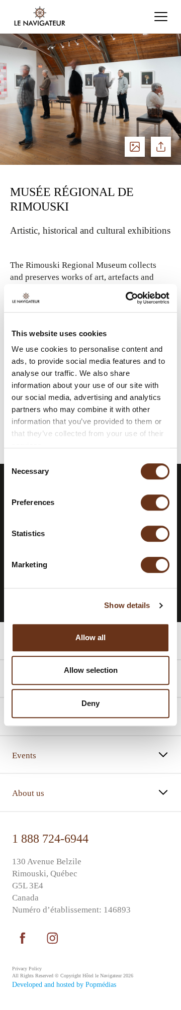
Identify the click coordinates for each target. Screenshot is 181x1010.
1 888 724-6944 (50, 838)
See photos (135, 147)
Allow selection (91, 670)
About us (28, 793)
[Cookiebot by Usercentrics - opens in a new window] (127, 298)
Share (161, 147)
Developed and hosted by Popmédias (64, 984)
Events (24, 755)
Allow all (90, 637)
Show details (127, 605)
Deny (90, 703)
